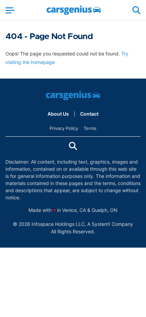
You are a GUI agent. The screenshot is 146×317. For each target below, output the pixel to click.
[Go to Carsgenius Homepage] (74, 10)
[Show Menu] (10, 10)
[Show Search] (136, 10)
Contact (89, 114)
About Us (58, 114)
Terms (90, 128)
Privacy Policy (64, 128)
